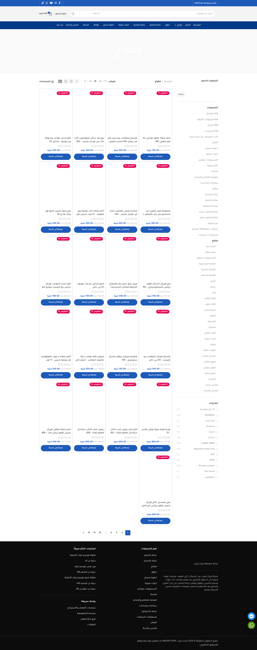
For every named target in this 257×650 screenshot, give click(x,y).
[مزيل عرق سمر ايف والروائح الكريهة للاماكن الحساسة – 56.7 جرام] (122, 258)
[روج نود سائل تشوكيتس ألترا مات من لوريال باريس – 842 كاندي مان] (89, 112)
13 (100, 533)
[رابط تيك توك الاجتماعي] (43, 3)
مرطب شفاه (209, 350)
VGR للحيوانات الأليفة (207, 120)
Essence (210, 426)
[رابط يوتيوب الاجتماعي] (51, 3)
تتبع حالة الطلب (88, 619)
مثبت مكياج (210, 333)
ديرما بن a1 (90, 561)
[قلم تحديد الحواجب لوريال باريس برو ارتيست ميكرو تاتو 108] (56, 258)
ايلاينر (213, 281)
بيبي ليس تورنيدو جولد (85, 567)
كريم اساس (210, 310)
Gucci (212, 432)
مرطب (212, 345)
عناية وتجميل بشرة (208, 212)
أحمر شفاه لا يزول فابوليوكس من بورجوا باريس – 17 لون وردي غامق (56, 360)
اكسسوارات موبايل (208, 160)
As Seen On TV (207, 410)
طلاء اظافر (210, 298)
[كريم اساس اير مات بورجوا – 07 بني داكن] (89, 258)
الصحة (215, 171)
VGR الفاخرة (212, 114)
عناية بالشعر (211, 200)
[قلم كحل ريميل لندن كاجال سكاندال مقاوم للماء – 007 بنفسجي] (122, 404)
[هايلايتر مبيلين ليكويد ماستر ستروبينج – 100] (122, 331)
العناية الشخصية (207, 264)
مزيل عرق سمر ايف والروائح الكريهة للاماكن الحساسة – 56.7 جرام (123, 287)
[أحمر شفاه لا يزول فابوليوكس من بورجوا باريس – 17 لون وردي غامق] (56, 331)
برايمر (213, 287)
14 (94, 533)
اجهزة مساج (212, 148)
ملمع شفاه (210, 373)
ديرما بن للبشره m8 (86, 583)
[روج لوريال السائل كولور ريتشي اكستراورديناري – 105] (155, 258)
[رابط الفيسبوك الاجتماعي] (59, 3)
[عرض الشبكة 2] (71, 81)
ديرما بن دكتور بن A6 (86, 589)
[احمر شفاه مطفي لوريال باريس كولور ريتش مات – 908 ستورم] (56, 404)
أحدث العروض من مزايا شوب (203, 137)
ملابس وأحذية (211, 391)
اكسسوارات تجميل (206, 258)
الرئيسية (168, 81)
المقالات (91, 625)
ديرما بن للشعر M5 (86, 572)
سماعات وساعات (209, 183)
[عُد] (146, 51)
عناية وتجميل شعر (209, 218)
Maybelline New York (204, 449)
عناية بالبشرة (211, 195)
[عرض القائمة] (76, 81)
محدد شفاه (210, 339)
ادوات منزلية (212, 154)
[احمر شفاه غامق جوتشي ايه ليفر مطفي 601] (155, 112)
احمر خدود (211, 246)
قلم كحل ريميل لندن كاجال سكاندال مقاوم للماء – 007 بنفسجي (123, 433)
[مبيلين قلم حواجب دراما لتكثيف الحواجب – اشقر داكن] (89, 331)
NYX (213, 455)
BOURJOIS (210, 415)
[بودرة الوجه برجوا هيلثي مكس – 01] (155, 404)
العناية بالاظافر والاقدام (206, 177)
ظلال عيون (210, 304)
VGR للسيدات (211, 131)
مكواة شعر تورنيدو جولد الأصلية (80, 578)
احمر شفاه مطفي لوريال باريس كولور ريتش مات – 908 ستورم (56, 433)
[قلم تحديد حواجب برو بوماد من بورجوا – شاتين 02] (56, 112)
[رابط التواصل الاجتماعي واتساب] (47, 3)
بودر (214, 293)
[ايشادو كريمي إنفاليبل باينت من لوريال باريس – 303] (122, 185)
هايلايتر (212, 379)
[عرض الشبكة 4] (60, 81)
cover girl (210, 421)
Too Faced (209, 471)
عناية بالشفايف (210, 206)
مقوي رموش (209, 368)
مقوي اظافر (210, 362)
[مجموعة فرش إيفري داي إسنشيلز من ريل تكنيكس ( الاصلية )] (155, 185)
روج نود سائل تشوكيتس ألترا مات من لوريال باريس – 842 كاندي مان (89, 141)
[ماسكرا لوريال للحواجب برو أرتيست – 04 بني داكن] (155, 331)
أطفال (215, 143)
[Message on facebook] (251, 616)
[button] (155, 157)
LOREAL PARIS (208, 443)
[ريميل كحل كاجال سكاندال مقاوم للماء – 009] (89, 404)
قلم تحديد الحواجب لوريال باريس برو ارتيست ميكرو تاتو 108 (56, 287)
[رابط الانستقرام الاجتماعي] (56, 3)
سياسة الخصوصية (86, 613)
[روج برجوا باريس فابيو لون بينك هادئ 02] (56, 185)
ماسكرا (212, 327)
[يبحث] (73, 13)
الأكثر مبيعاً (212, 166)
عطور (215, 189)
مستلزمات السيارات (208, 235)
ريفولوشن (210, 477)
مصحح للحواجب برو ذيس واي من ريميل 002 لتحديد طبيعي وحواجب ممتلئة (122, 141)
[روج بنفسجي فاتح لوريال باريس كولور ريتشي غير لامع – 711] (155, 477)
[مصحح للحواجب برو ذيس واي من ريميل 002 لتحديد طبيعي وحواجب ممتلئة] (122, 112)
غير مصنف (213, 223)
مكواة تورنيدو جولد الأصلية (83, 555)
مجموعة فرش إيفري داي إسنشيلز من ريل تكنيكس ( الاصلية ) (156, 214)
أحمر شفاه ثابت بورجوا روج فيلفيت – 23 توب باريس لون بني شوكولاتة (90, 214)
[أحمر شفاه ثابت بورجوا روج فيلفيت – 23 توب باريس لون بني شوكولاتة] (89, 185)
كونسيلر (212, 321)
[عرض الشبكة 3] (66, 81)
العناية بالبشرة (208, 270)
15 (89, 533)
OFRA (212, 460)
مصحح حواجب (209, 356)
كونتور (213, 316)
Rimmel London (207, 466)
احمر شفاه (210, 252)
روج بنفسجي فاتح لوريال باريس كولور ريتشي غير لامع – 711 (155, 506)
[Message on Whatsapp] (251, 625)
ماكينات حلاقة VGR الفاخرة (205, 229)
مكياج (215, 241)
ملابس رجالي (211, 385)
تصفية (181, 94)
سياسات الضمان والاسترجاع (81, 608)
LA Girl (211, 438)
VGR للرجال (212, 125)
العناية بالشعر (208, 275)
